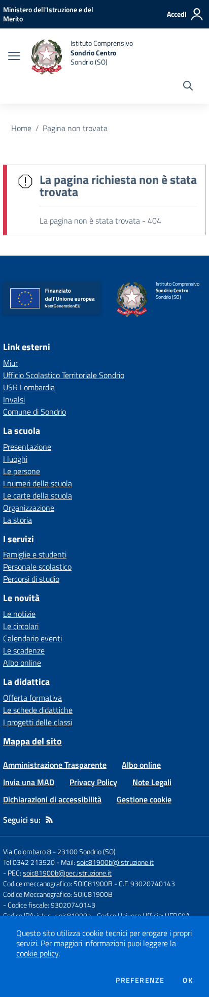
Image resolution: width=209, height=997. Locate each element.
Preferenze (140, 980)
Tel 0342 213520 (29, 862)
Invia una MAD (28, 782)
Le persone (21, 471)
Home (21, 128)
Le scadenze (24, 650)
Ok (188, 980)
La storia (17, 520)
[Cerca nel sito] (188, 87)
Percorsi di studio (31, 579)
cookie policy (37, 953)
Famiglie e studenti (34, 554)
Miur (10, 363)
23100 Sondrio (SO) (86, 851)
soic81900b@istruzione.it (115, 862)
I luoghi (15, 459)
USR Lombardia (29, 387)
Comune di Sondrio (34, 412)
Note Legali (151, 782)
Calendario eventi (32, 638)
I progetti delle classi (37, 722)
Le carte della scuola (37, 495)
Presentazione (27, 447)
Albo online (22, 663)
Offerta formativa (32, 698)
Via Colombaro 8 (27, 851)
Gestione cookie (144, 799)
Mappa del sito (32, 741)
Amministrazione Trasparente (55, 765)
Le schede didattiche (38, 710)
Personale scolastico (37, 566)
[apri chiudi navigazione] (14, 57)
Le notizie (19, 614)
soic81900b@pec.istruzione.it (67, 872)
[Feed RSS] (49, 819)
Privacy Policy (93, 782)
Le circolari (21, 626)
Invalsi (14, 399)
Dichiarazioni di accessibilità (52, 799)
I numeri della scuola (37, 483)
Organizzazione (28, 508)
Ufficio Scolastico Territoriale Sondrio (63, 375)
